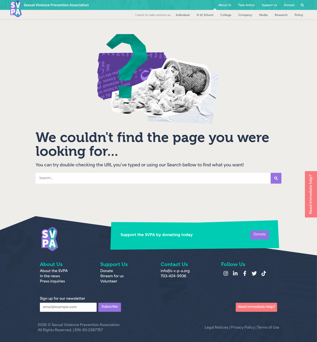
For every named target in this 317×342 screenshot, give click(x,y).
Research (281, 15)
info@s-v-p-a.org (175, 271)
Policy (299, 15)
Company (245, 15)
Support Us (269, 5)
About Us (224, 5)
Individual (183, 15)
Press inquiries (52, 281)
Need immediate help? (311, 194)
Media (263, 15)
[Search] (276, 178)
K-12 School (205, 15)
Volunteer (108, 281)
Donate (308, 15)
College (225, 15)
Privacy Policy (243, 327)
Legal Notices (216, 327)
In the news (50, 276)
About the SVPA (54, 271)
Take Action (246, 5)
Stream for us (112, 276)
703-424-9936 (173, 276)
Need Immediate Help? (256, 307)
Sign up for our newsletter (62, 299)
